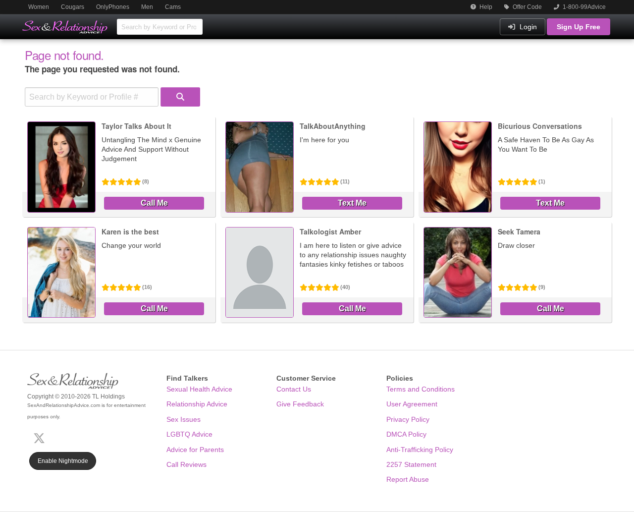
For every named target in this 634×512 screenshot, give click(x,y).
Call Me (154, 203)
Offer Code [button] (526, 6)
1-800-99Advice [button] (583, 6)
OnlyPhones (112, 6)
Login (527, 27)
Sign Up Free (578, 27)
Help (485, 6)
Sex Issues (183, 419)
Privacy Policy (407, 419)
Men (147, 6)
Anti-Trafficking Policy (419, 450)
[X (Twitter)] (41, 437)
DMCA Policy (406, 434)
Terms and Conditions (420, 389)
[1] (180, 97)
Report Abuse (407, 479)
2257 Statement (411, 464)
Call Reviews (186, 464)
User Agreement (411, 404)
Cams (173, 6)
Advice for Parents (195, 450)
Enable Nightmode (63, 460)
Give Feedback (300, 404)
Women (38, 6)
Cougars (72, 6)
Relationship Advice (196, 404)
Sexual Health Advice (199, 389)
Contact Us (293, 389)
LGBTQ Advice (189, 434)
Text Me (352, 203)
